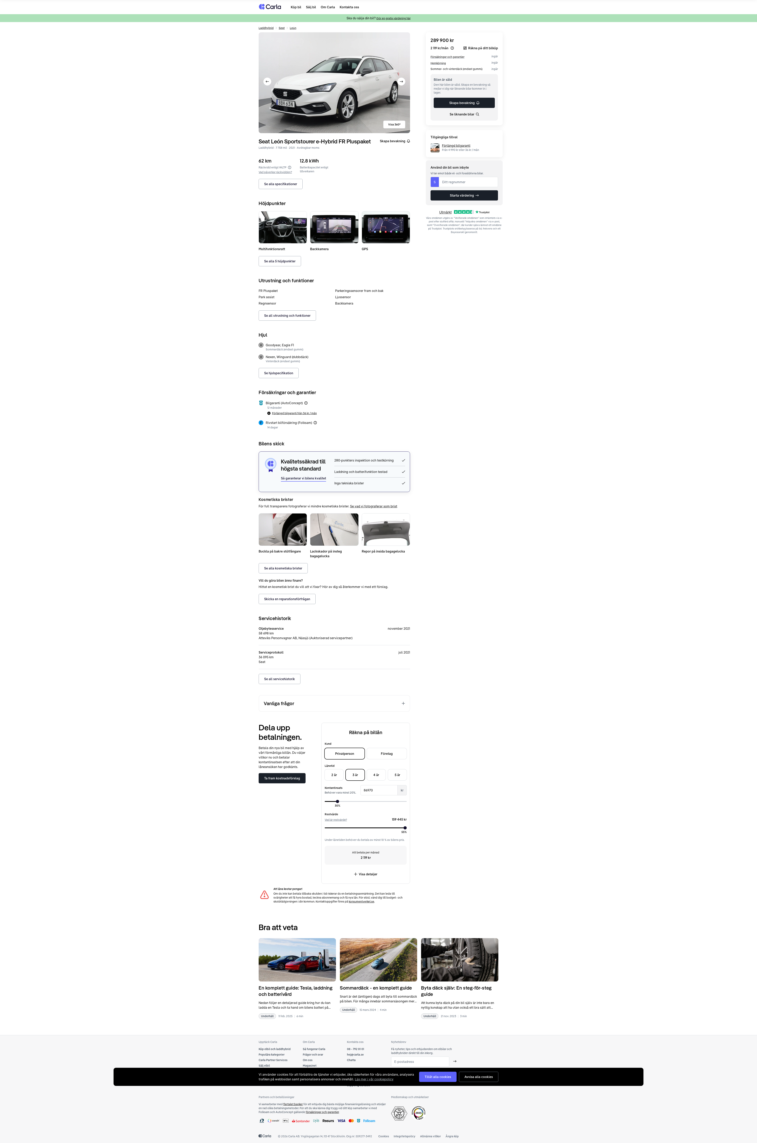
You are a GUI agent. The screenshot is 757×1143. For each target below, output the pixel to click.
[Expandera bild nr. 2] (334, 82)
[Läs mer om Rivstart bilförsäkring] (315, 423)
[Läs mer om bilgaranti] (306, 403)
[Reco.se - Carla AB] (418, 1113)
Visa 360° (394, 124)
